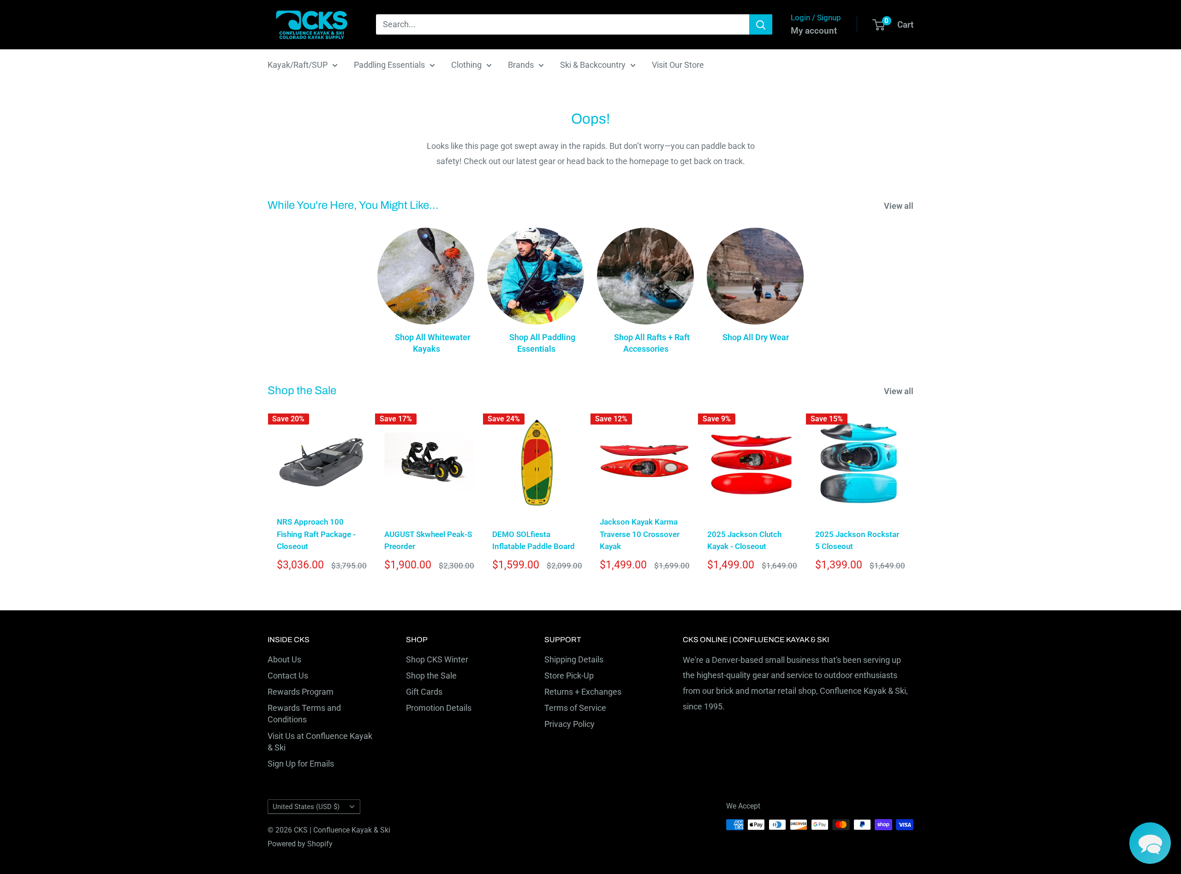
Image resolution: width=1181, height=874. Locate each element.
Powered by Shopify (300, 843)
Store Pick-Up (569, 675)
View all (899, 206)
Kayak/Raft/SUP (298, 65)
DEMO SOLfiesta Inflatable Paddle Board (533, 540)
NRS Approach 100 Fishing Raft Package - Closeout (316, 534)
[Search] (760, 24)
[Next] (914, 495)
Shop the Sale (431, 675)
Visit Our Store (678, 65)
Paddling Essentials (389, 65)
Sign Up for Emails (301, 763)
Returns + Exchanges (582, 692)
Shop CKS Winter (437, 659)
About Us (284, 659)
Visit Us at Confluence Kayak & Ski (320, 741)
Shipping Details (573, 659)
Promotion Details (438, 708)
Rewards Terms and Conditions (304, 713)
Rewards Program (301, 692)
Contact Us (288, 675)
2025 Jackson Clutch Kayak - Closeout (744, 540)
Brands (521, 65)
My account (814, 30)
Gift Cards (424, 692)
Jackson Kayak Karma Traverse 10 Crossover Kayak (640, 534)
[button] (1150, 843)
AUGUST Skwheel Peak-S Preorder (428, 540)
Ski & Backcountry (593, 65)
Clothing (466, 65)
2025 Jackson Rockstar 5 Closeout (857, 540)
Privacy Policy (569, 724)
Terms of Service (575, 708)
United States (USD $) (306, 807)
